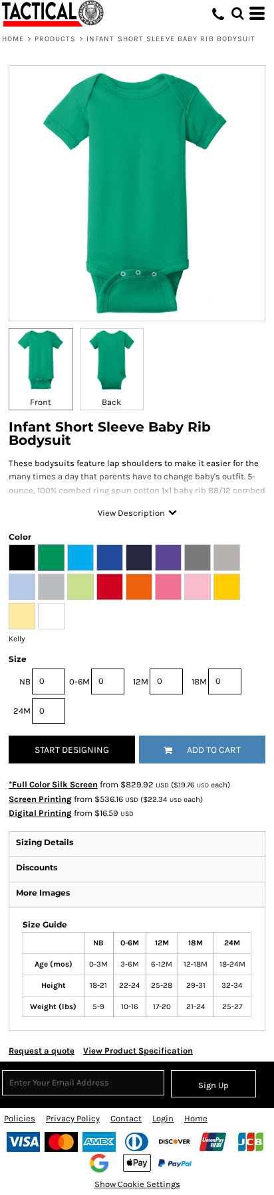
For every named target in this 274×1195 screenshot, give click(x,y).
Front (40, 402)
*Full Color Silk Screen (53, 784)
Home (13, 39)
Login (163, 1118)
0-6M (79, 681)
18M (199, 681)
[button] (237, 13)
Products (55, 39)
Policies (19, 1118)
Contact (126, 1118)
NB (25, 681)
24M (22, 711)
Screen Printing (40, 799)
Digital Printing (40, 813)
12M (140, 681)
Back (111, 402)
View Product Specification (138, 1051)
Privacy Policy (73, 1118)
